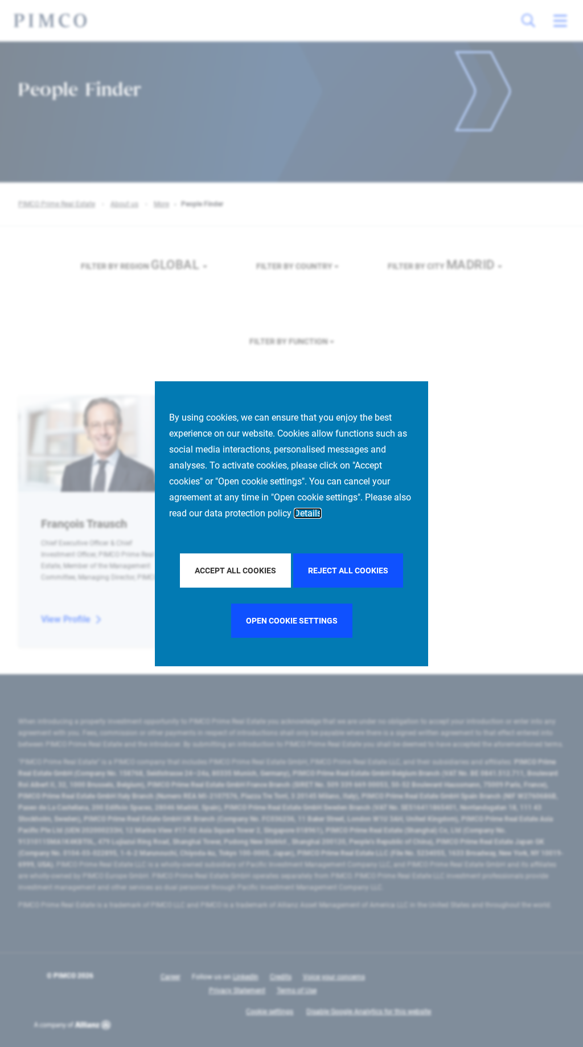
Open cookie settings (292, 620)
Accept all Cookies (235, 570)
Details (308, 513)
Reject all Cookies (348, 570)
